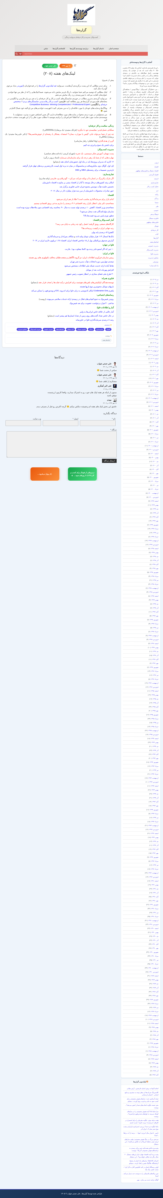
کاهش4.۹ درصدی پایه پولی (102, 232)
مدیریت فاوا (154, 254)
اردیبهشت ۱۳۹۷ (153, 635)
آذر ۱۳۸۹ (155, 988)
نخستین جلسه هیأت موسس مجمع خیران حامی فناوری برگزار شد (87, 187)
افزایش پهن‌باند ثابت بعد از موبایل (100, 270)
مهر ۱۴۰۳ (155, 331)
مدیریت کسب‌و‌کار (35, 329)
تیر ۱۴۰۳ (155, 343)
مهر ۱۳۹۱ (155, 901)
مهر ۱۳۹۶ (155, 663)
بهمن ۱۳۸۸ (154, 1027)
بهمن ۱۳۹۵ (154, 695)
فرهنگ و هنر (154, 214)
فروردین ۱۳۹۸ (153, 592)
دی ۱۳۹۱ (155, 889)
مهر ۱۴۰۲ (155, 378)
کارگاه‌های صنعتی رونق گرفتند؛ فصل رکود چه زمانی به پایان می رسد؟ (85, 224)
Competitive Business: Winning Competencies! (50, 104)
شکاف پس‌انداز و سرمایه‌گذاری (60, 236)
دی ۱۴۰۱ (155, 414)
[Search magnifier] (17, 54)
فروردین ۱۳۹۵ (153, 734)
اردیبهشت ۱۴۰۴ (153, 307)
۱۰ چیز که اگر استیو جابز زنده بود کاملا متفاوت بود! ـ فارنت (89, 249)
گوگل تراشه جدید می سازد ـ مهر (147, 1180)
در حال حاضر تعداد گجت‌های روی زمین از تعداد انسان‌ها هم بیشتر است (84, 316)
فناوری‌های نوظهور (152, 222)
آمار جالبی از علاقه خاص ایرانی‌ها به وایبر (97, 312)
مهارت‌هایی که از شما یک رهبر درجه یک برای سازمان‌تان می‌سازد (87, 158)
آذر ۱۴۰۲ (155, 370)
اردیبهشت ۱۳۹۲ (153, 873)
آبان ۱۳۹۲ (155, 849)
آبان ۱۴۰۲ (155, 374)
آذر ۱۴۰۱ (155, 418)
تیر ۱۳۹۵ (155, 722)
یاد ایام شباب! (154, 266)
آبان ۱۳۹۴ (155, 754)
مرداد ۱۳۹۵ (154, 719)
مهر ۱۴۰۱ (155, 426)
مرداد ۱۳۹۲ (154, 861)
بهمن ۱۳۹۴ (154, 742)
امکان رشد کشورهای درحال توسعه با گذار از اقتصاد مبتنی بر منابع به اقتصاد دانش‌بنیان (78, 182)
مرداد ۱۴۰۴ (154, 299)
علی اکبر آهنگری (105, 386)
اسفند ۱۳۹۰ (154, 928)
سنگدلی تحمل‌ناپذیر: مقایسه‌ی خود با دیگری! (95, 130)
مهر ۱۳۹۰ (155, 948)
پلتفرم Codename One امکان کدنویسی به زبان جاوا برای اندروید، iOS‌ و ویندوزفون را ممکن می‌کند (72, 291)
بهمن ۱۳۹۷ (154, 600)
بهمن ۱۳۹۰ (154, 932)
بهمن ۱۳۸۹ (154, 980)
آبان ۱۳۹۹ (155, 517)
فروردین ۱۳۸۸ (153, 1055)
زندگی (91, 329)
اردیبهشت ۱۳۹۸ (153, 588)
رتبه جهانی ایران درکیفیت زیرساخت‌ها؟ (97, 228)
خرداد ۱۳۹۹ (154, 537)
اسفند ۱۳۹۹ (154, 501)
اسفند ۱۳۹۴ (154, 738)
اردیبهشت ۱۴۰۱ (153, 446)
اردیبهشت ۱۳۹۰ (153, 968)
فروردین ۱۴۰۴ (153, 311)
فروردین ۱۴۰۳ (153, 355)
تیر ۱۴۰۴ (155, 303)
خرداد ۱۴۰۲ (154, 394)
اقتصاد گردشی (153, 175)
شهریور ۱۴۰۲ (154, 382)
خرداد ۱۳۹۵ (154, 726)
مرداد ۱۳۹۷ (154, 624)
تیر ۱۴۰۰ (155, 485)
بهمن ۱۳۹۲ (154, 837)
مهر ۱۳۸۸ (155, 1039)
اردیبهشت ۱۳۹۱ (153, 920)
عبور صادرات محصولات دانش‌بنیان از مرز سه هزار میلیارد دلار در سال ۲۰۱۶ (82, 191)
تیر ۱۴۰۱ (155, 438)
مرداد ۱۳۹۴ (154, 766)
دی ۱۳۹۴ (155, 746)
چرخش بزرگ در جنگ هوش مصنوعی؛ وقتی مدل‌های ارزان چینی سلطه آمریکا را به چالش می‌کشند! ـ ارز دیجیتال (141, 1141)
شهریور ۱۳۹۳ (154, 810)
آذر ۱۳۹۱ (155, 893)
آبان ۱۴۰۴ (155, 287)
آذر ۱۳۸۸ (155, 1035)
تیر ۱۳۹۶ (155, 675)
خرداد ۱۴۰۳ (154, 347)
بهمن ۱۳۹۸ (154, 552)
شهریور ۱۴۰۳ (154, 335)
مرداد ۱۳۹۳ (154, 813)
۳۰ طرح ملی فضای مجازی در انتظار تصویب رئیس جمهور (90, 274)
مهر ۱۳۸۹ (155, 995)
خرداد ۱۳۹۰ (154, 964)
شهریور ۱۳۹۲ (154, 857)
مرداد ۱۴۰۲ (154, 386)
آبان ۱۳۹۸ (155, 564)
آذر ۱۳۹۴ (155, 750)
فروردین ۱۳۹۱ (153, 924)
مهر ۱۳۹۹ (155, 521)
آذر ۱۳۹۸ (155, 560)
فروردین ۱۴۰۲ (153, 402)
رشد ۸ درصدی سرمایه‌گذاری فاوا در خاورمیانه (95, 320)
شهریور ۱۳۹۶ (154, 667)
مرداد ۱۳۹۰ (154, 956)
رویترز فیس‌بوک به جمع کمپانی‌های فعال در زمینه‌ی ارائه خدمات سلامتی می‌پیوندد (80, 299)
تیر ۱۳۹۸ (155, 580)
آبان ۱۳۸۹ (155, 992)
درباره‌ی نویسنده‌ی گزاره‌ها (79, 48)
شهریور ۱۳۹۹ (154, 525)
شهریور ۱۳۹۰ (154, 952)
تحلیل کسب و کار (152, 186)
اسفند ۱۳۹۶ (154, 643)
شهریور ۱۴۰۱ (154, 430)
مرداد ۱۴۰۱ (154, 434)
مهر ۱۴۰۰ (155, 473)
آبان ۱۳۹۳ (155, 802)
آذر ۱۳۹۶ (155, 655)
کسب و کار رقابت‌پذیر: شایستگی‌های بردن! (40, 101)
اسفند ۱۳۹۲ (154, 833)
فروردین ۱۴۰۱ (153, 449)
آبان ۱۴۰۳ (155, 327)
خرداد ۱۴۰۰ (154, 489)
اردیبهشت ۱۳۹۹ (153, 540)
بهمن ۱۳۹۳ (154, 790)
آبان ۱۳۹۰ (155, 944)
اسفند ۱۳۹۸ (154, 548)
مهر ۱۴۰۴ (155, 291)
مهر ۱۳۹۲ (155, 853)
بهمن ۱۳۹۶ (154, 647)
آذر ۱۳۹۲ (155, 845)
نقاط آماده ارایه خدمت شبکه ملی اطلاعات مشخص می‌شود (89, 266)
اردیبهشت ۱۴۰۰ (153, 493)
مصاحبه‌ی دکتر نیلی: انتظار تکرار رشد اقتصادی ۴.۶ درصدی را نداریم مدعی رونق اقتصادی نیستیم (74, 203)
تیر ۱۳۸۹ (155, 1007)
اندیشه (156, 179)
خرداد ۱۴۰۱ (154, 442)
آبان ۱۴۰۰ (155, 469)
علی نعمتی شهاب (50, 66)
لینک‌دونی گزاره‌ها (139, 1082)
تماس (46, 48)
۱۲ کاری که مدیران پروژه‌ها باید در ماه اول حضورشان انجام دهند (87, 162)
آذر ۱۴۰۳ (155, 323)
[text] (75, 66)
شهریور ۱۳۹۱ (154, 904)
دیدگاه (113, 430)
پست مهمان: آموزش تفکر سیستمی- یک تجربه (95, 153)
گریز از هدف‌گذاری (105, 141)
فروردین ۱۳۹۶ (153, 687)
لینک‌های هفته (60, 329)
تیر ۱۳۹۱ (155, 912)
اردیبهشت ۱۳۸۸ (153, 1051)
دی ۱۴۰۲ (155, 366)
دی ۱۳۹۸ (155, 556)
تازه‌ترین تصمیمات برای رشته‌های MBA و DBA (94, 170)
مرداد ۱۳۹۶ (154, 671)
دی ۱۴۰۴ (155, 283)
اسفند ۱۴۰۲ (154, 358)
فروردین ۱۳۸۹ (153, 1019)
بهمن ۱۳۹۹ (154, 505)
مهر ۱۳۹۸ (155, 568)
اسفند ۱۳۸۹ (154, 976)
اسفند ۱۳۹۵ (154, 691)
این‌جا (142, 86)
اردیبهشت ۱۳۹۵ (153, 730)
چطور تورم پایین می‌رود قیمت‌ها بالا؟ (98, 216)
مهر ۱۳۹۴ (155, 758)
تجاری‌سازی (99, 329)
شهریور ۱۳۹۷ (154, 620)
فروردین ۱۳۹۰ (153, 972)
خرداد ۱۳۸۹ (154, 1011)
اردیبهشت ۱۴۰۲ (153, 398)
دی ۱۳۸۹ (155, 984)
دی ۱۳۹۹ (155, 509)
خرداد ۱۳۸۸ (154, 1047)
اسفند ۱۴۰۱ (154, 406)
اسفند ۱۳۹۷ (154, 596)
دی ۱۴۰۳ (155, 319)
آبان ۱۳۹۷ (155, 612)
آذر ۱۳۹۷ (155, 608)
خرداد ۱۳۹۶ (154, 679)
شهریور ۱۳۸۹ (154, 999)
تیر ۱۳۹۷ (155, 628)
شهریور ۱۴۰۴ (154, 295)
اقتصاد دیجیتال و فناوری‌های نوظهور (147, 171)
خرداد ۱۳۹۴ (154, 774)
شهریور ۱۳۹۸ (154, 572)
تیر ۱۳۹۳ (155, 817)
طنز (157, 206)
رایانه (156, 194)
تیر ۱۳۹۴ (155, 770)
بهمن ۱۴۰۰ (154, 457)
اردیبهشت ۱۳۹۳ (153, 825)
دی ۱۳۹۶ (155, 651)
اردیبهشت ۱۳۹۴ (153, 778)
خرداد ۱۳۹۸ (154, 584)
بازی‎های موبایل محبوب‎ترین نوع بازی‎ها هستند (97, 286)
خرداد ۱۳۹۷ (154, 631)
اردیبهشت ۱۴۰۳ (153, 351)
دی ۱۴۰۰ (155, 461)
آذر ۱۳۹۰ (155, 940)
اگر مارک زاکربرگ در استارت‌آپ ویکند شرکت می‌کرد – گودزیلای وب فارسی (82, 178)
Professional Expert (81, 104)
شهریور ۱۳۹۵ (154, 715)
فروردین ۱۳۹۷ (153, 639)
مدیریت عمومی (48, 329)
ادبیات (156, 163)
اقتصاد (108, 329)
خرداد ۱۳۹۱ (154, 916)
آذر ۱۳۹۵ (155, 703)
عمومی (156, 210)
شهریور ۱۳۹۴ (154, 762)
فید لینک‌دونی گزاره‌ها (47, 86)
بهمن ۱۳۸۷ (154, 1063)
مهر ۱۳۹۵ (155, 711)
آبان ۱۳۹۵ (155, 707)
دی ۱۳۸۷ (155, 1067)
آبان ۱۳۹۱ (155, 897)
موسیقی (155, 262)
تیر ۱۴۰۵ (155, 279)
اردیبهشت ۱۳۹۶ (153, 683)
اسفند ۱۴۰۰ (154, 453)
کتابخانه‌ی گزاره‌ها (59, 48)
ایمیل (75, 419)
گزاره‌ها (81, 30)
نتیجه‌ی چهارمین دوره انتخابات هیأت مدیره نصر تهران (92, 262)
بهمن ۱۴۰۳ (154, 315)
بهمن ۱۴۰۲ (154, 362)
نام (114, 419)
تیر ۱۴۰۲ (155, 390)
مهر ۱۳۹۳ (155, 806)
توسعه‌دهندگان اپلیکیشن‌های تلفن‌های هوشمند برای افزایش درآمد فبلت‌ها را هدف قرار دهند (76, 282)
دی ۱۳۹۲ (155, 841)
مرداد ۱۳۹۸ (154, 576)
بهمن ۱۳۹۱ (154, 885)
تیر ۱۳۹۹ (155, 533)
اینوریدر (20, 86)
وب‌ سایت (37, 419)
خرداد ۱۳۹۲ (154, 869)
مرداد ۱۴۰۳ (154, 339)
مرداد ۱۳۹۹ (154, 529)
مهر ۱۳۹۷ (155, 616)
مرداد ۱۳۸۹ (154, 1003)
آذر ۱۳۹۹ (155, 513)
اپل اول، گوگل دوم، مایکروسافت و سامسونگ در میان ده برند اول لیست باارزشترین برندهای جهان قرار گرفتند (68, 166)
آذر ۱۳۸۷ (155, 1071)
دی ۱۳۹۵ (155, 699)
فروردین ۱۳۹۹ (153, 544)
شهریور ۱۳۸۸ (154, 1043)
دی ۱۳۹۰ (155, 936)
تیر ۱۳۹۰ (155, 960)
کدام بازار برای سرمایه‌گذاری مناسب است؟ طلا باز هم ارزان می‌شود (85, 199)
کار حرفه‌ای (70, 329)
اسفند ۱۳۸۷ (154, 1059)
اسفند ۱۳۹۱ (154, 881)
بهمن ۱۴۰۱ (154, 410)
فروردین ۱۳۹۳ (153, 829)
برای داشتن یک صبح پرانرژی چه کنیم (98, 145)
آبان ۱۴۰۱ (155, 422)
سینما (156, 202)
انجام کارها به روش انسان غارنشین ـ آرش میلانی (142, 1088)
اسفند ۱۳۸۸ (154, 1023)
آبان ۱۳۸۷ (155, 1075)
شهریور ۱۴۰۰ (154, 477)
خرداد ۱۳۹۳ (154, 821)
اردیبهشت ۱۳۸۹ (153, 1015)
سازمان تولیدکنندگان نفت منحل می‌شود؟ (97, 211)
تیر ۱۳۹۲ (155, 865)
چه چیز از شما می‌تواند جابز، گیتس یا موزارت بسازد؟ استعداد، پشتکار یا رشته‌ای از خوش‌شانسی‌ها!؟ (71, 134)
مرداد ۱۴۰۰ (154, 481)
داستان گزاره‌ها (98, 48)
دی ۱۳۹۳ (155, 794)
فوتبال (156, 226)
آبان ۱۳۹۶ (155, 659)
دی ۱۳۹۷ (155, 604)
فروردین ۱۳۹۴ (153, 782)
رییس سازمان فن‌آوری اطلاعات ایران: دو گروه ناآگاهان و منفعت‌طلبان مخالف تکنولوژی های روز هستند (71, 257)
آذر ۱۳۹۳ (155, 798)
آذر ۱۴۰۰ (155, 465)
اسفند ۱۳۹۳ (154, 786)
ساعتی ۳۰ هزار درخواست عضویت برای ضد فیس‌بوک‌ (92, 303)
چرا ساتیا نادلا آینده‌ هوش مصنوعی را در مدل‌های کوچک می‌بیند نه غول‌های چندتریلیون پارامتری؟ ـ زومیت (142, 1114)
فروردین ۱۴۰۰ (153, 497)
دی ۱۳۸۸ (155, 1031)
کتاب (156, 234)
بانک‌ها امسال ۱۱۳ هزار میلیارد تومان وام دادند (95, 236)
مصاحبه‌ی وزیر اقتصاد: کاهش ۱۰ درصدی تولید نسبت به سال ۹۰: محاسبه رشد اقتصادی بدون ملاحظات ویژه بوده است (65, 207)
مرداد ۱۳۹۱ (154, 908)
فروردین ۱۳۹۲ (153, 877)
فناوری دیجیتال (81, 329)
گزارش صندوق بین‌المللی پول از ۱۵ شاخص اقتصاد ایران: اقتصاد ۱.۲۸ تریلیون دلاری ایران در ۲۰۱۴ (73, 240)
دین (157, 190)
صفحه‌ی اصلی (114, 48)
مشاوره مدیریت (22, 329)
